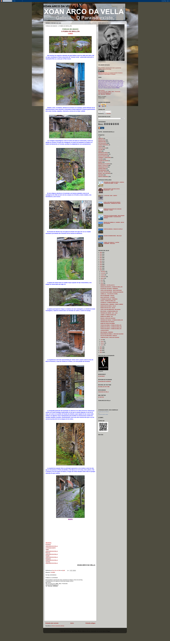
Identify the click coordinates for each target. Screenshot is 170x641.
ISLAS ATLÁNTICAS (102, 155)
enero (102, 344)
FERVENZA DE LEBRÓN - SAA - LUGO (109, 313)
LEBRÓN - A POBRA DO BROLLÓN (108, 314)
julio (102, 280)
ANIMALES (100, 138)
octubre (103, 274)
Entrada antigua (90, 623)
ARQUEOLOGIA (101, 140)
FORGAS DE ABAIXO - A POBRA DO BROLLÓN (111, 328)
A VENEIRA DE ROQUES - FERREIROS (109, 299)
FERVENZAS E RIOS (102, 152)
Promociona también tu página (103, 414)
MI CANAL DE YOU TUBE (103, 386)
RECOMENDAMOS (102, 170)
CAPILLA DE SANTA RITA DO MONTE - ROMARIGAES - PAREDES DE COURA (112, 203)
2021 (101, 261)
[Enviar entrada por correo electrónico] (68, 570)
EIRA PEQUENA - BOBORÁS (107, 332)
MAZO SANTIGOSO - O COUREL (108, 297)
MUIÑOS (100, 162)
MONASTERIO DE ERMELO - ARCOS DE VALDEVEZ (112, 333)
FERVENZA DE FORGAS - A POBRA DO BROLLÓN (112, 320)
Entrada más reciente (51, 623)
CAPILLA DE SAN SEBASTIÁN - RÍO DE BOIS (110, 309)
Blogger (108, 631)
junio (102, 281)
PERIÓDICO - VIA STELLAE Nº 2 (108, 285)
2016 (101, 269)
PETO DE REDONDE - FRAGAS (107, 295)
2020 (101, 262)
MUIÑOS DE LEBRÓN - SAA (107, 316)
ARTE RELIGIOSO (102, 143)
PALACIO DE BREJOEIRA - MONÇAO (109, 335)
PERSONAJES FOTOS (103, 167)
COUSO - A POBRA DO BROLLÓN (108, 300)
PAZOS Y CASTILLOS (103, 165)
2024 (101, 255)
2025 (101, 254)
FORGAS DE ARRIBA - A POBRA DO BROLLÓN (111, 325)
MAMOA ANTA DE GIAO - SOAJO (108, 307)
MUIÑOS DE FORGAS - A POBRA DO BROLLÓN (111, 326)
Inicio (72, 623)
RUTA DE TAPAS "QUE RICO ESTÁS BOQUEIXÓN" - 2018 (112, 189)
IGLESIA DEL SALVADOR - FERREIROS (109, 288)
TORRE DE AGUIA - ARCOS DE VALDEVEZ (110, 337)
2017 (101, 268)
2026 (101, 252)
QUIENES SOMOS (102, 168)
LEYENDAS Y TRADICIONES (104, 157)
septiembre (103, 276)
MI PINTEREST (101, 376)
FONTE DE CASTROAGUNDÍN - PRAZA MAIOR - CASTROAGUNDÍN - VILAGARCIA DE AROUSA (114, 216)
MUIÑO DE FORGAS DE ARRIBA (108, 323)
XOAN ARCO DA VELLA (59, 6)
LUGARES (52, 572)
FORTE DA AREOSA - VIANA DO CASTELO (113, 229)
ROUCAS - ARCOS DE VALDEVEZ (108, 318)
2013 (101, 350)
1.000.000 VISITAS (105, 330)
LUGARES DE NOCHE (103, 160)
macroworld (93, 631)
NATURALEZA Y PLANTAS (104, 163)
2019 (101, 264)
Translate (109, 113)
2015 (101, 347)
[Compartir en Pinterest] (75, 570)
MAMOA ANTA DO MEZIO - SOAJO (108, 306)
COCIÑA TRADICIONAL (103, 144)
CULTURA (100, 149)
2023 (101, 257)
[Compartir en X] (72, 570)
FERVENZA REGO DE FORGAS (107, 321)
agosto (102, 278)
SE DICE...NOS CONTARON (104, 173)
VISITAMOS (100, 175)
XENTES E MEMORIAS (103, 176)
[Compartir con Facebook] (74, 570)
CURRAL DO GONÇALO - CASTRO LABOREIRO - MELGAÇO (111, 243)
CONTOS (100, 146)
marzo (102, 341)
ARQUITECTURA (102, 141)
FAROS (99, 151)
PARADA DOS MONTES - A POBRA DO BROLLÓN (111, 286)
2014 (101, 348)
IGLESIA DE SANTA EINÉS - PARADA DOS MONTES (112, 292)
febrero (102, 343)
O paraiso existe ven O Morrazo (103, 411)
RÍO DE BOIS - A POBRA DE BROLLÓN (109, 311)
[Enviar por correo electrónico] (70, 570)
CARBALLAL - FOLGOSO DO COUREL (109, 293)
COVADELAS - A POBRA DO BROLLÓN (109, 302)
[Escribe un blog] (71, 570)
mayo (102, 283)
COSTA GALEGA (102, 148)
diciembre (103, 271)
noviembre (103, 273)
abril (102, 339)
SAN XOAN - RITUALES (103, 171)
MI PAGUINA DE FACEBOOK (104, 381)
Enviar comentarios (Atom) (58, 625)
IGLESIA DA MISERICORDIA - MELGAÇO (113, 235)
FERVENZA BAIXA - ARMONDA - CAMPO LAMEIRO (112, 304)
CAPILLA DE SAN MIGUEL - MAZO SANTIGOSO (111, 290)
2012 (101, 352)
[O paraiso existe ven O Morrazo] (98, 413)
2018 (101, 266)
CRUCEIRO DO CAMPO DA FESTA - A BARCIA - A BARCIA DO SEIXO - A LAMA (114, 183)
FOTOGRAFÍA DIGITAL (103, 154)
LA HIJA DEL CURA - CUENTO (110, 195)
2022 (101, 259)
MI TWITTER (101, 397)
